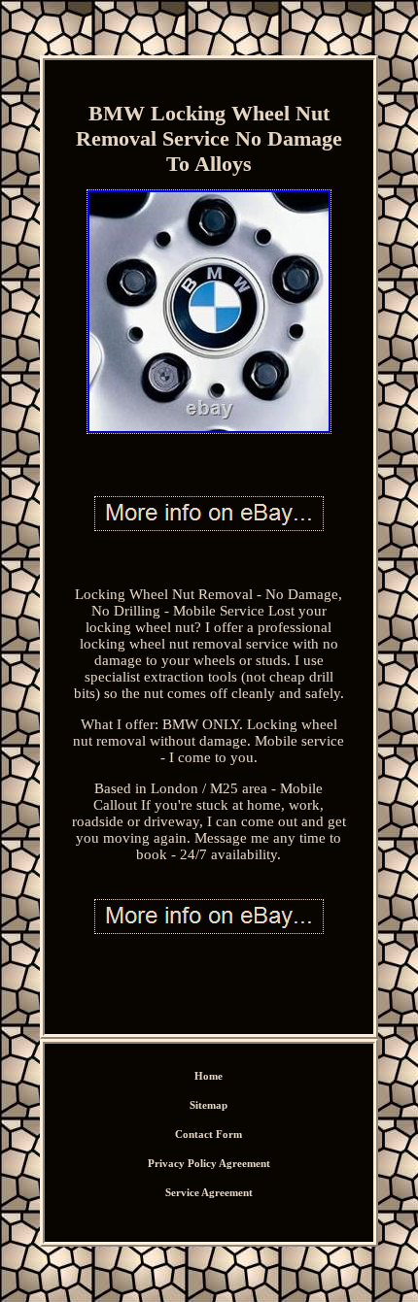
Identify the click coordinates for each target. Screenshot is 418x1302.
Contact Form (208, 1134)
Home (208, 1076)
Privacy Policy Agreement (209, 1163)
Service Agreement (209, 1192)
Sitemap (208, 1105)
